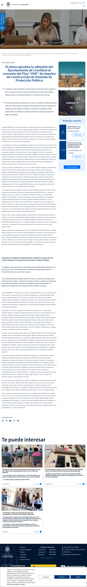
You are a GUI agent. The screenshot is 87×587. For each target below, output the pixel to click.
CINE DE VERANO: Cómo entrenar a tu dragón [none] (74, 127)
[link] (17, 5)
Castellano (75, 3)
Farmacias (23, 554)
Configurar (46, 577)
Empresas (23, 557)
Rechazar (62, 577)
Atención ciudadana (25, 549)
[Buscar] (84, 6)
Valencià (82, 3)
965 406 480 (52, 554)
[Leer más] (41, 484)
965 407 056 (52, 552)
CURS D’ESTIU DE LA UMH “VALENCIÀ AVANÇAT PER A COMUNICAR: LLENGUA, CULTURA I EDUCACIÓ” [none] (74, 145)
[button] (2, 4)
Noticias (10, 53)
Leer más (36, 484)
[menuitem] (25, 547)
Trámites (22, 547)
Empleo (22, 552)
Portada (4, 53)
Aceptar (78, 577)
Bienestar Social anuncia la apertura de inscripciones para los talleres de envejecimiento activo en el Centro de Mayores (22, 470)
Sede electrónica (25, 559)
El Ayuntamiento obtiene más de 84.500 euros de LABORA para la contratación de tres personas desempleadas (64, 470)
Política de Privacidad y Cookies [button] (16, 584)
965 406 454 (52, 549)
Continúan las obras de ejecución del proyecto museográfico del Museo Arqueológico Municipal (18, 513)
